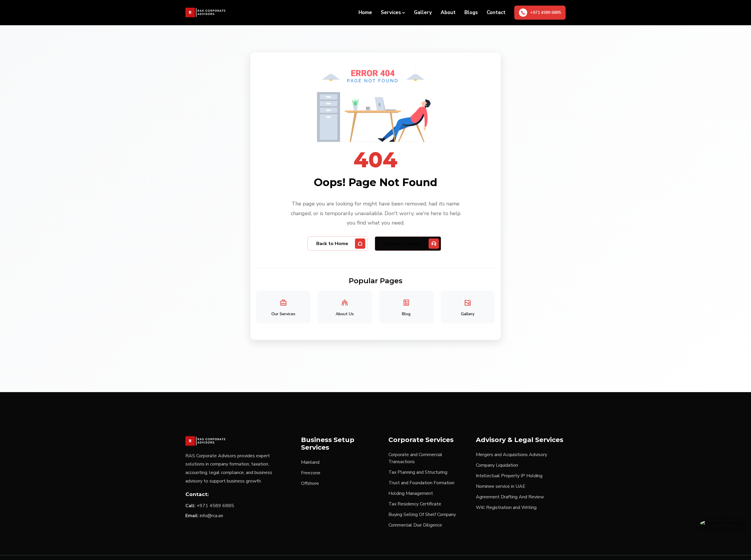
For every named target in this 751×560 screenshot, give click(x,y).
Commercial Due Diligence (415, 525)
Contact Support (403, 243)
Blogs (471, 12)
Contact (496, 12)
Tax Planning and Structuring (417, 472)
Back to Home (332, 243)
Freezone (310, 473)
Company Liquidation (497, 465)
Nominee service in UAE (500, 486)
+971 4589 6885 (215, 505)
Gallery (423, 12)
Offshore (310, 483)
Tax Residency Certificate (414, 504)
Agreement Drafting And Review (510, 497)
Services (391, 12)
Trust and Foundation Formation (421, 483)
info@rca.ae (211, 515)
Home (365, 12)
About (448, 12)
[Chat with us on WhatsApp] (722, 523)
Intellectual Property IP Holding (509, 476)
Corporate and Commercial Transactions (415, 458)
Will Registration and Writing (506, 507)
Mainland (310, 462)
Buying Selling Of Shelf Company (422, 514)
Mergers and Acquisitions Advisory (511, 454)
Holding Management (410, 493)
